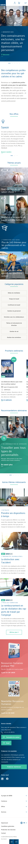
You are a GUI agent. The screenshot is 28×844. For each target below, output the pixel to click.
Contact (3, 833)
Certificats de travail (14, 305)
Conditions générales (7, 826)
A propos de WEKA (6, 796)
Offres (3, 806)
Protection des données (8, 830)
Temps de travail (14, 299)
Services (3, 812)
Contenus (4, 801)
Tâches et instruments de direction (14, 324)
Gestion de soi (14, 331)
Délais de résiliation (14, 293)
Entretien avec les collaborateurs (14, 317)
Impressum (4, 823)
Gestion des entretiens (14, 337)
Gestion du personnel (14, 311)
